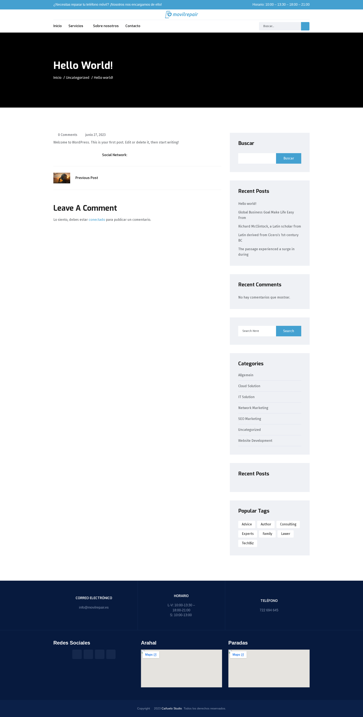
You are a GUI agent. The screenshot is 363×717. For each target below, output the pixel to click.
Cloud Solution (249, 386)
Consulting (288, 524)
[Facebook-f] (77, 654)
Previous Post (86, 178)
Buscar (246, 143)
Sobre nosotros (106, 26)
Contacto (132, 26)
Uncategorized (77, 77)
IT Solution (246, 397)
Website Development (255, 441)
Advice (247, 524)
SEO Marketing (249, 419)
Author (266, 524)
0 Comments (67, 135)
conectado (97, 220)
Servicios (75, 26)
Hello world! (247, 204)
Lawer (285, 534)
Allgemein (245, 375)
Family (267, 534)
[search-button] (305, 26)
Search (288, 331)
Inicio (57, 26)
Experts (248, 534)
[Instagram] (88, 654)
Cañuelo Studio (172, 708)
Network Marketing (253, 408)
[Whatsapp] (111, 654)
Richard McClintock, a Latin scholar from (269, 226)
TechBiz (248, 543)
